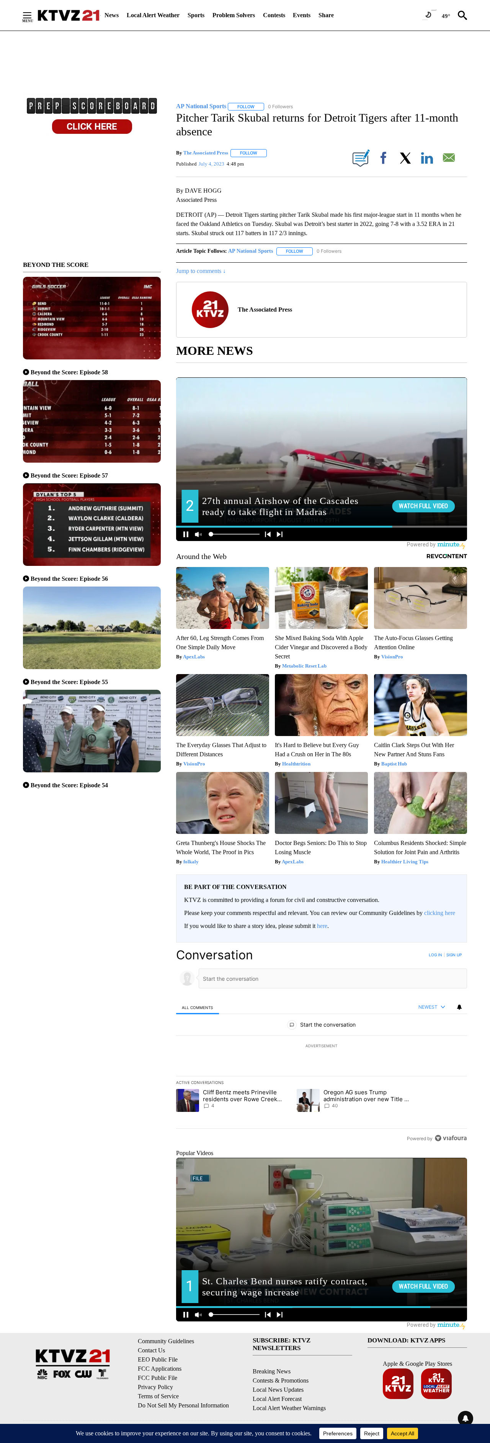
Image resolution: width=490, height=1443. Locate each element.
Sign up (454, 954)
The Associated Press (205, 153)
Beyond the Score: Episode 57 (69, 475)
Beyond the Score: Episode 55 (69, 682)
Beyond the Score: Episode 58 (69, 372)
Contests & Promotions (281, 1380)
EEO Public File (158, 1359)
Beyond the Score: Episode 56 (69, 578)
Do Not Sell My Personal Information (183, 1405)
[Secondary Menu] (33, 15)
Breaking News (272, 1371)
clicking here (439, 913)
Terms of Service (158, 1396)
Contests (274, 15)
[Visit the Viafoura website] (450, 1138)
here (322, 926)
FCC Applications (159, 1368)
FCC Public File (157, 1378)
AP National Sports (250, 251)
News (112, 15)
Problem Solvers (233, 15)
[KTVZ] (68, 15)
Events (301, 15)
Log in (435, 954)
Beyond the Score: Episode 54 (69, 785)
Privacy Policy (155, 1387)
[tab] (197, 1007)
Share (326, 15)
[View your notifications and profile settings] (459, 1007)
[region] (321, 1046)
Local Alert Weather (153, 15)
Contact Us (151, 1350)
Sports (196, 15)
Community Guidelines (166, 1341)
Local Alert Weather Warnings (289, 1408)
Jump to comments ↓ (201, 271)
